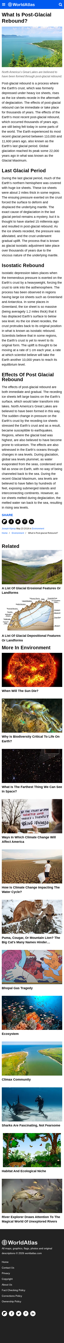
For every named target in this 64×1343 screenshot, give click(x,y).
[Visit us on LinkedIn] (33, 1313)
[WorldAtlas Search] (60, 4)
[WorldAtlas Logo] (22, 4)
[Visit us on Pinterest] (25, 1313)
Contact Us (8, 1267)
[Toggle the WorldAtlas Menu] (3, 4)
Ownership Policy (11, 1301)
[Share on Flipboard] (4, 521)
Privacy (6, 1273)
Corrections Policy (12, 1296)
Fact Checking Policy (13, 1290)
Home (5, 1262)
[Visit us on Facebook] (11, 1313)
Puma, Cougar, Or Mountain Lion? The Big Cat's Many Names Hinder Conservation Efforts (31, 942)
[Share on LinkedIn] (31, 521)
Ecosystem (10, 1034)
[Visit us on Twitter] (18, 1313)
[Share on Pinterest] (24, 521)
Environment (38, 528)
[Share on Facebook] (11, 521)
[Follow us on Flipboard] (4, 1313)
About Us (7, 1284)
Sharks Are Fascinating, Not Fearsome (31, 1125)
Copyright (7, 1279)
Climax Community (16, 1079)
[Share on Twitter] (18, 521)
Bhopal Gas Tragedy (17, 988)
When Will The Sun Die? (20, 691)
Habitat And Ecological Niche (24, 1171)
